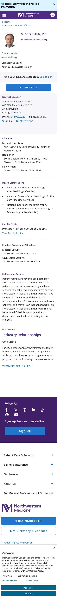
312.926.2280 (18, 116)
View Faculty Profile (12, 233)
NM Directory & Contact (28, 531)
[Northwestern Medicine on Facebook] (9, 410)
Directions (26, 121)
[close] (54, 5)
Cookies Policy (31, 581)
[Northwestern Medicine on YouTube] (18, 414)
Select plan (46, 76)
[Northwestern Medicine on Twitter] (18, 410)
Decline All (28, 593)
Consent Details (9, 581)
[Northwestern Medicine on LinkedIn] (35, 410)
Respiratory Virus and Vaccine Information (20, 5)
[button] (4, 14)
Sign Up (25, 431)
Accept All (28, 588)
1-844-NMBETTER (28, 521)
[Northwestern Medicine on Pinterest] (9, 414)
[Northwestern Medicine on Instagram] (27, 410)
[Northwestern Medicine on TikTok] (44, 410)
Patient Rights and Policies (18, 542)
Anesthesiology (9, 57)
